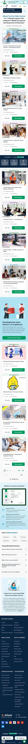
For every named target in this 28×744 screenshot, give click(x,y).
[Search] (2, 5)
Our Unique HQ (4, 648)
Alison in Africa (4, 664)
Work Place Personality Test (7, 691)
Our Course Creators (5, 653)
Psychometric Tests (5, 682)
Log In (24, 6)
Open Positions (4, 651)
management (6, 537)
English (3, 627)
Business (3, 622)
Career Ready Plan (5, 680)
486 (23, 470)
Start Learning (18, 55)
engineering (6, 540)
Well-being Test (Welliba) (8, 687)
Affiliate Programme (19, 677)
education (15, 540)
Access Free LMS (18, 675)
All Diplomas (16, 646)
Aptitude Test (5, 685)
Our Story (3, 641)
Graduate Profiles (17, 653)
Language (16, 622)
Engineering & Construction (7, 625)
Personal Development (18, 627)
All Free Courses (17, 648)
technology (22, 537)
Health (2, 630)
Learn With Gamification (20, 692)
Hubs (15, 656)
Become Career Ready (14, 337)
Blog (2, 659)
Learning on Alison (5, 656)
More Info (7, 55)
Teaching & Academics (19, 632)
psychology (23, 540)
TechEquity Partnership (19, 697)
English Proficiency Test (8, 694)
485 (19, 470)
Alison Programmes (5, 666)
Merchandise (17, 706)
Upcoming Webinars (19, 704)
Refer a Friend (18, 694)
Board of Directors (5, 643)
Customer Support (22, 717)
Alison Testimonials (18, 651)
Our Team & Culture (5, 646)
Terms (11, 742)
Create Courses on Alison (20, 682)
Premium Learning (18, 659)
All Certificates (17, 643)
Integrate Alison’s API (19, 689)
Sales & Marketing (17, 630)
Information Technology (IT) (7, 632)
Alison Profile (17, 680)
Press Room (4, 661)
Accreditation (17, 641)
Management (17, 625)
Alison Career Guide (5, 677)
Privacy (8, 742)
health (14, 537)
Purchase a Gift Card (18, 661)
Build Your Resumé (5, 675)
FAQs (19, 715)
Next (21, 474)
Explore (1, 6)
